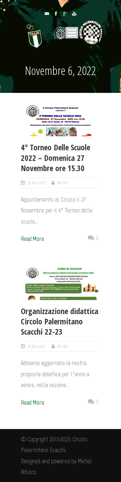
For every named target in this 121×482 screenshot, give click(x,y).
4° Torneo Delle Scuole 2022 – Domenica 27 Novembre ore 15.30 (55, 157)
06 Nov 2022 (37, 183)
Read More (32, 239)
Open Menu (71, 32)
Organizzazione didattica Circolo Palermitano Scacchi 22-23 (59, 321)
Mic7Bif (63, 183)
